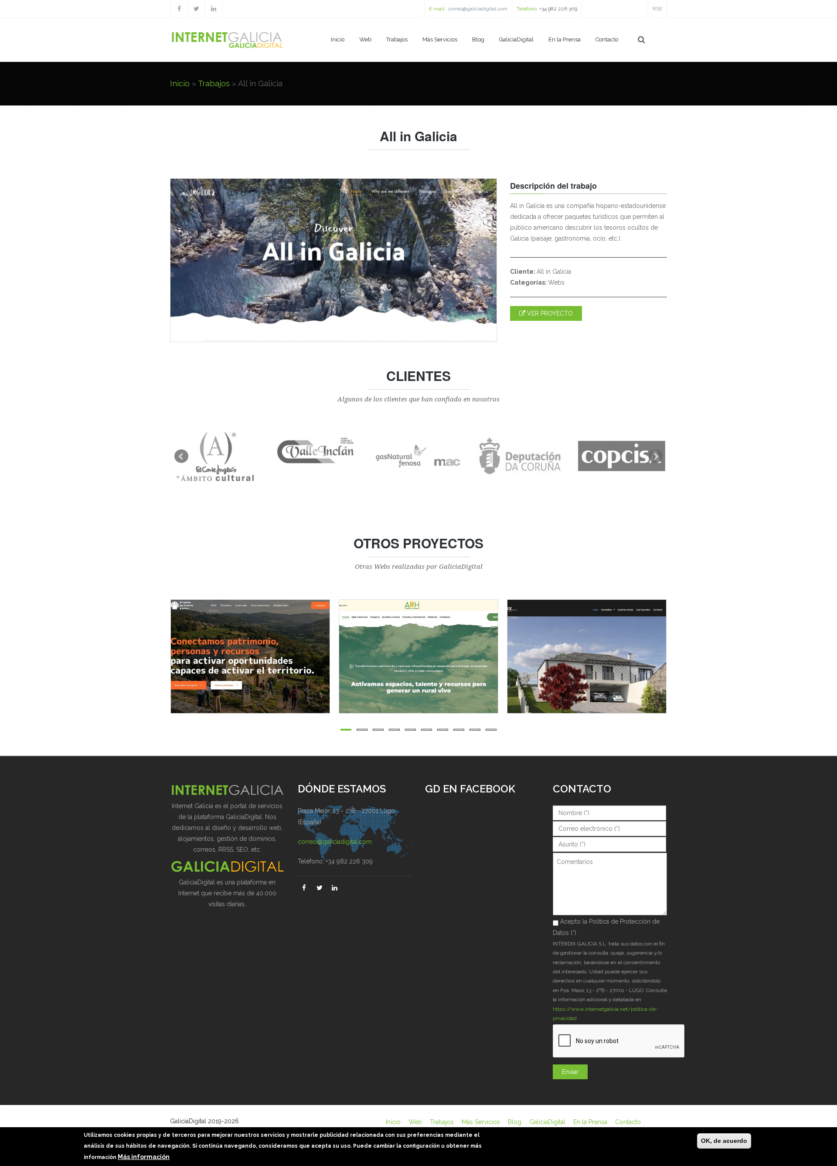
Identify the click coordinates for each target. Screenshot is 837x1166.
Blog (478, 39)
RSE (657, 9)
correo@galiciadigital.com (477, 9)
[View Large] (328, 656)
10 (491, 730)
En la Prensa (564, 39)
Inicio (337, 39)
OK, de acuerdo (724, 1140)
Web (365, 39)
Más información (144, 1156)
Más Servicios (439, 39)
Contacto (606, 39)
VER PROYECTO (549, 313)
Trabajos (397, 39)
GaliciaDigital (516, 39)
